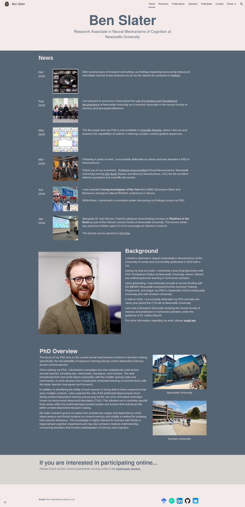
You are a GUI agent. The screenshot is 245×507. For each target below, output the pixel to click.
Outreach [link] (193, 4)
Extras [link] (230, 4)
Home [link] (152, 4)
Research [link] (163, 4)
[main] (122, 25)
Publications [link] (178, 4)
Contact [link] (219, 4)
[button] (241, 4)
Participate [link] (206, 4)
